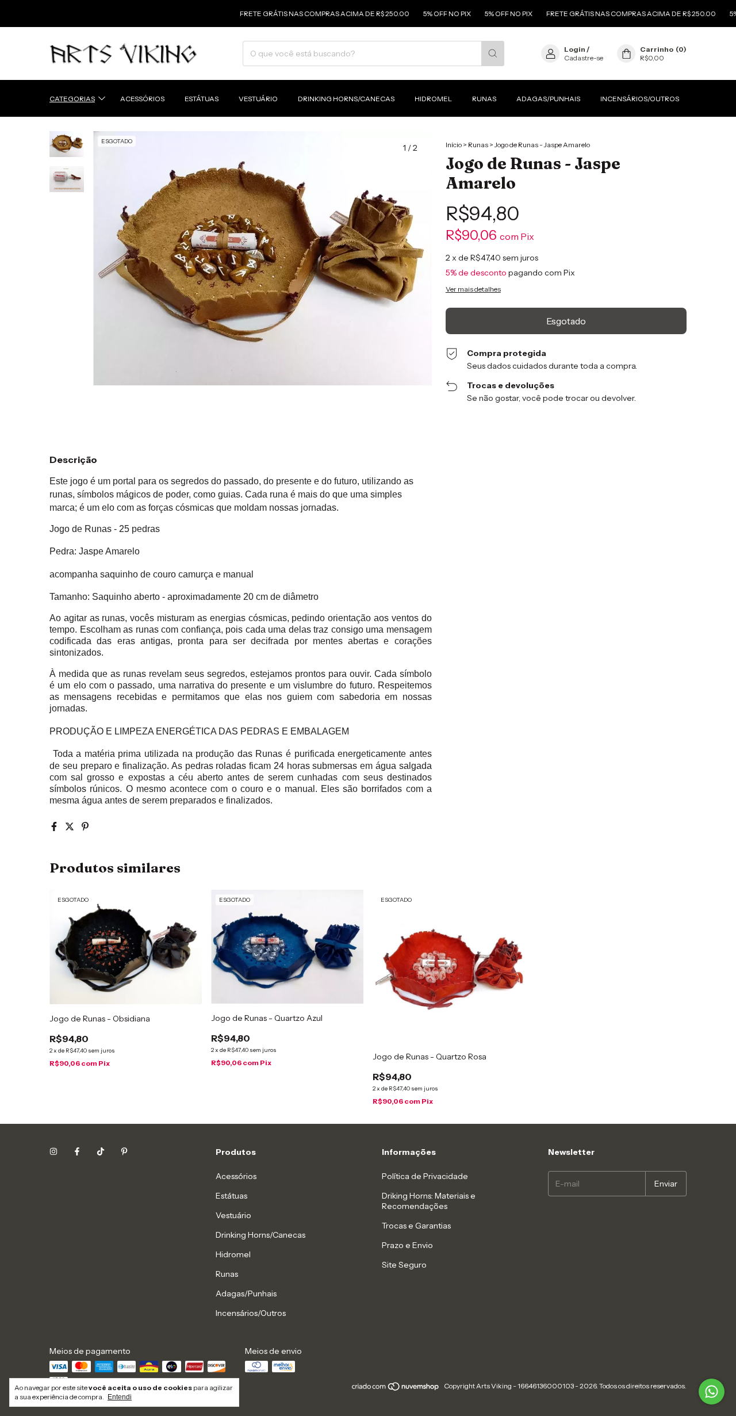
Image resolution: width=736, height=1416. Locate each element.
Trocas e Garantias (416, 1225)
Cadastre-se (583, 57)
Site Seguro (404, 1265)
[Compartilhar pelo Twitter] (70, 826)
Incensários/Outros (639, 98)
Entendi (120, 1397)
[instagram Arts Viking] (53, 1152)
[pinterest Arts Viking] (124, 1152)
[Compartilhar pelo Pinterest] (85, 826)
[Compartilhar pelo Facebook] (54, 826)
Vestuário (258, 98)
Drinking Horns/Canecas (346, 98)
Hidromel (433, 98)
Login (574, 49)
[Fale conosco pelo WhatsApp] (711, 1391)
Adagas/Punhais (548, 98)
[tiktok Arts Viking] (101, 1152)
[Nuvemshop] (395, 1388)
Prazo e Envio (407, 1245)
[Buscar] (492, 53)
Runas (484, 98)
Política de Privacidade (425, 1176)
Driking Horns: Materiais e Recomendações (429, 1201)
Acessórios (142, 98)
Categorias (72, 98)
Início (454, 144)
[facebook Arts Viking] (77, 1152)
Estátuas (201, 98)
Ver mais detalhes (473, 289)
